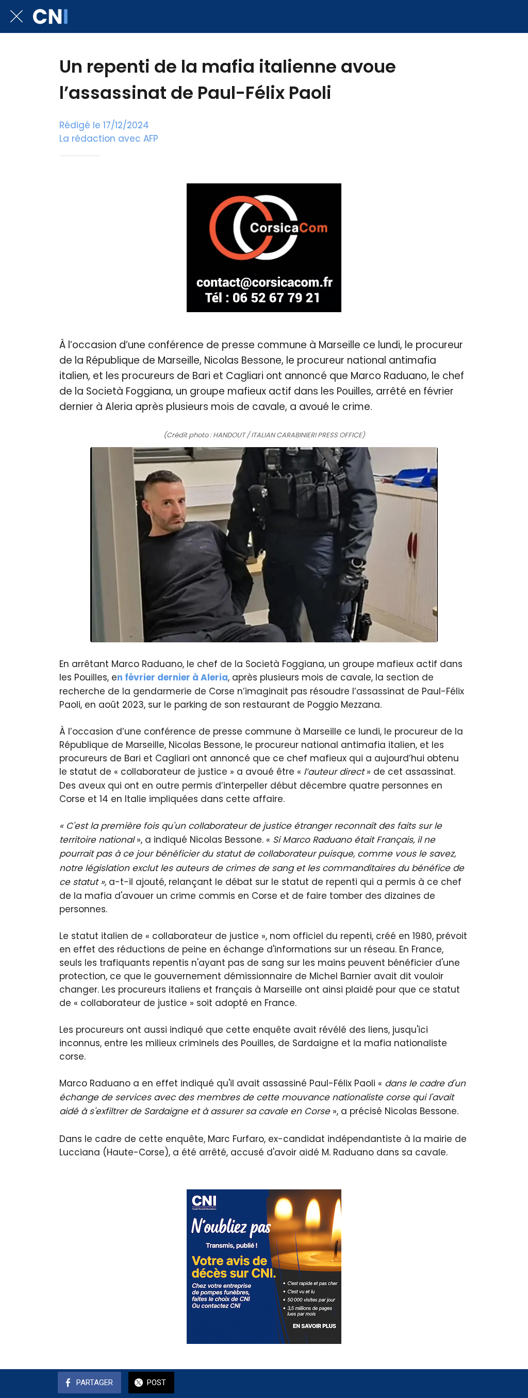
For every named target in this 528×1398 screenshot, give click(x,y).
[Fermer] (16, 16)
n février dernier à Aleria (172, 677)
